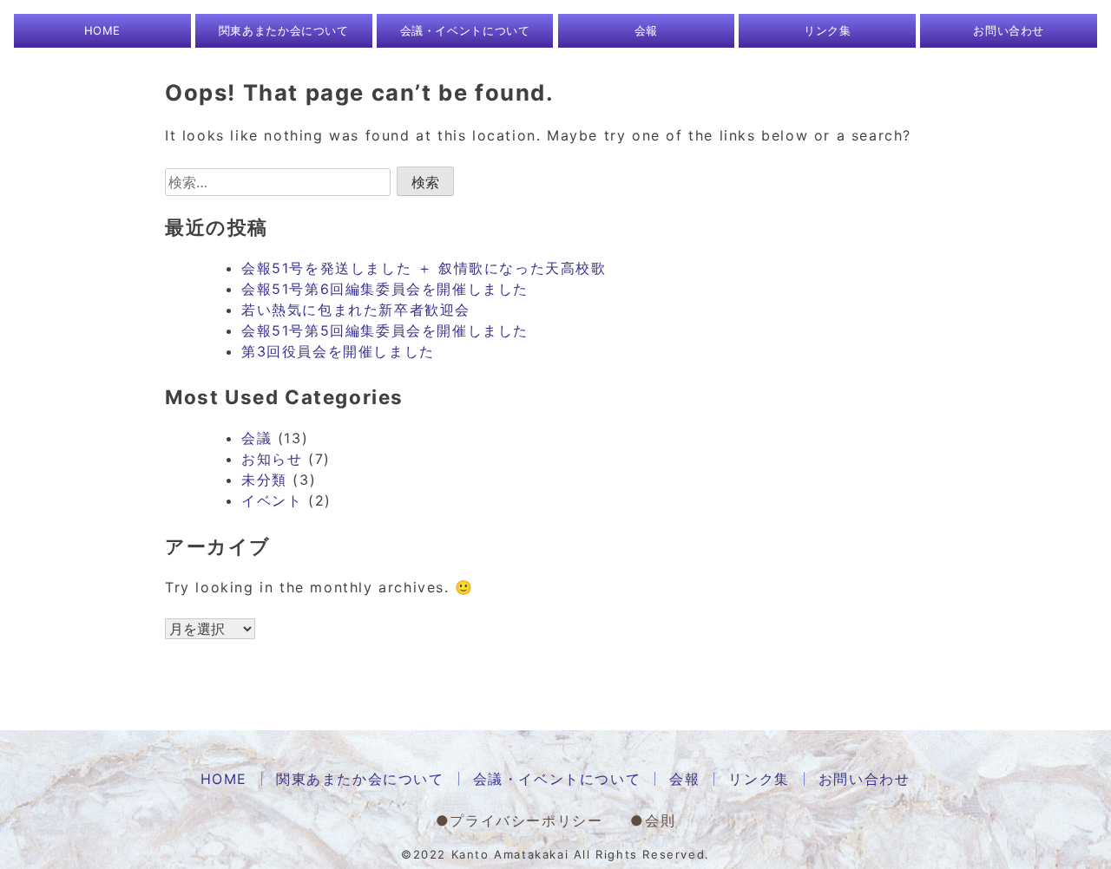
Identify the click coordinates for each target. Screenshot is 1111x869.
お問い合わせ (1008, 30)
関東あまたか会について (284, 30)
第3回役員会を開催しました (338, 351)
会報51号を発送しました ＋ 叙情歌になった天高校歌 (424, 268)
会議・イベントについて (465, 30)
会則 (660, 820)
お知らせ (271, 458)
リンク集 (827, 30)
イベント (271, 500)
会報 (646, 30)
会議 (256, 438)
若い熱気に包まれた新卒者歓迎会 (355, 309)
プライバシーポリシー (526, 820)
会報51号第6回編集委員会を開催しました (385, 288)
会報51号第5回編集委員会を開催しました (385, 330)
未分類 (264, 479)
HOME (103, 30)
